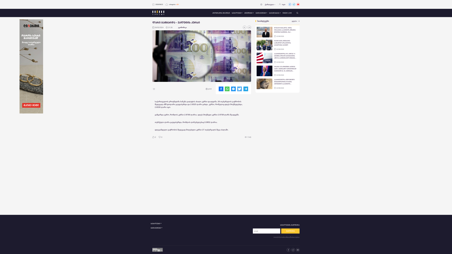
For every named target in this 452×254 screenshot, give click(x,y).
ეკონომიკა (182, 27)
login (283, 4)
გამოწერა (290, 231)
